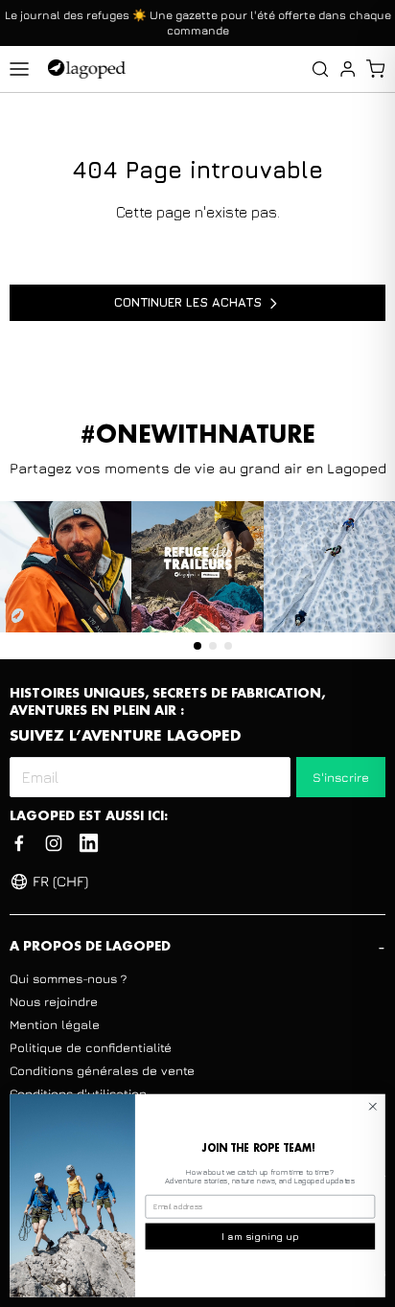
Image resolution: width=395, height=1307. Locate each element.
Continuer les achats (188, 302)
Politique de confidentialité (91, 1047)
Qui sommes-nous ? (68, 978)
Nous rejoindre (54, 1001)
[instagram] (53, 843)
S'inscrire (341, 777)
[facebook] (19, 843)
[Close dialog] (373, 1106)
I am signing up (260, 1236)
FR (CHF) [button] (60, 881)
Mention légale (55, 1024)
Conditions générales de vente (102, 1070)
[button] (375, 69)
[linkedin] (89, 843)
